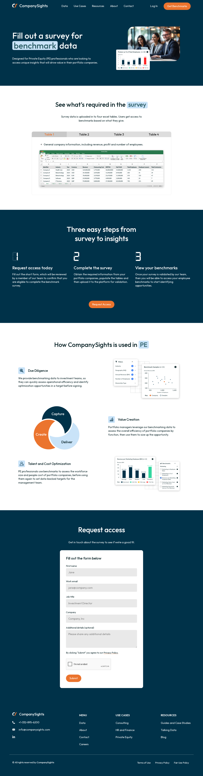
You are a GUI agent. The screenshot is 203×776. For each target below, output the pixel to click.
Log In (154, 6)
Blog (163, 737)
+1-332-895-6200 (29, 722)
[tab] (49, 134)
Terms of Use (144, 762)
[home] (30, 6)
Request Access (101, 304)
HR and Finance (125, 730)
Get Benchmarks (177, 6)
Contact (129, 6)
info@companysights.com (34, 729)
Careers (84, 744)
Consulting (122, 723)
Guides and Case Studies (176, 723)
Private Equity (124, 737)
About (114, 6)
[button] (80, 6)
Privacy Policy (162, 762)
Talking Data (168, 730)
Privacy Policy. (111, 652)
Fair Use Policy (181, 762)
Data (65, 6)
